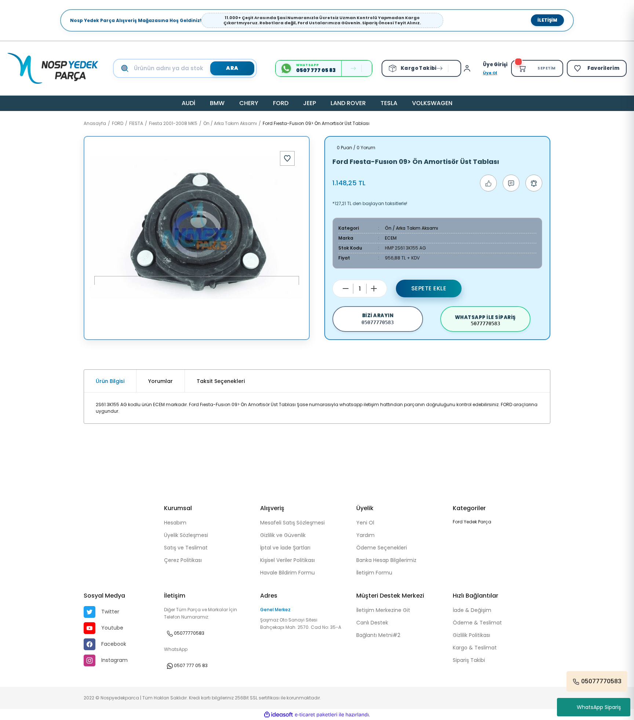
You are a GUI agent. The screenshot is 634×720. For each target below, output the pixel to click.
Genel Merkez (275, 609)
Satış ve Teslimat (186, 547)
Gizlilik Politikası (471, 635)
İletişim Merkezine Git (383, 610)
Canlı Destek (372, 622)
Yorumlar (160, 381)
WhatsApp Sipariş (599, 707)
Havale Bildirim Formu (287, 572)
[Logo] (52, 68)
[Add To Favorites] (287, 158)
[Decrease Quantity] (345, 288)
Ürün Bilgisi (110, 381)
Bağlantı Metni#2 (378, 635)
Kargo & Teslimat (475, 647)
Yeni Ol (365, 522)
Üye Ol (490, 73)
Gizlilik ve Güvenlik (283, 535)
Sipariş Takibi (469, 660)
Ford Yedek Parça (472, 522)
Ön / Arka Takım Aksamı (411, 228)
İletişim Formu (374, 572)
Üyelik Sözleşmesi (186, 535)
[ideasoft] (278, 714)
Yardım (365, 535)
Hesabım (175, 522)
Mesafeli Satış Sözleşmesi (292, 522)
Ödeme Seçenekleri (381, 547)
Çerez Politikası (183, 560)
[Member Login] (469, 68)
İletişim (547, 20)
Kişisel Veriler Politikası (287, 560)
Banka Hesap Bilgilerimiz (386, 560)
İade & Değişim (472, 610)
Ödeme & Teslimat (477, 622)
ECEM (391, 238)
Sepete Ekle (429, 288)
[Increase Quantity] (374, 288)
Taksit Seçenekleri (221, 381)
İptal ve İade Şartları (285, 547)
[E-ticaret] (316, 714)
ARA (232, 68)
